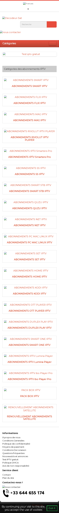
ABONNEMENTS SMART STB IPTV (29, 191)
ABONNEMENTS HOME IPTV (29, 276)
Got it (52, 508)
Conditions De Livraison (14, 450)
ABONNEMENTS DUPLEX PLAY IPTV (29, 327)
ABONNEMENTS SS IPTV (29, 174)
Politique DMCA (10, 462)
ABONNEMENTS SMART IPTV (29, 86)
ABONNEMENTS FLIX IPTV (30, 103)
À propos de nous (11, 437)
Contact (6, 474)
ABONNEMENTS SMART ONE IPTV (29, 344)
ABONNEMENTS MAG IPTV (29, 120)
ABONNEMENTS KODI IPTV (29, 293)
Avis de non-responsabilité (15, 466)
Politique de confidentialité (16, 443)
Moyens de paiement (13, 447)
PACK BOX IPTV (29, 396)
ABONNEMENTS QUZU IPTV (29, 208)
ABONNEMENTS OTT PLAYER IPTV (29, 310)
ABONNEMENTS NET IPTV (29, 225)
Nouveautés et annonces (15, 456)
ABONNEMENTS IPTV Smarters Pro (29, 156)
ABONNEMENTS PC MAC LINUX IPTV (29, 242)
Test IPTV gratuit (10, 459)
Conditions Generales (13, 440)
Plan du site (8, 478)
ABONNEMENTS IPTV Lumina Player (29, 361)
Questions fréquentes (13, 453)
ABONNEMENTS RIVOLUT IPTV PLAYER (29, 138)
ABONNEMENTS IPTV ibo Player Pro (29, 379)
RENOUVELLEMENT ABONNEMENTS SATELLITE (29, 418)
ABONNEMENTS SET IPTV (29, 259)
